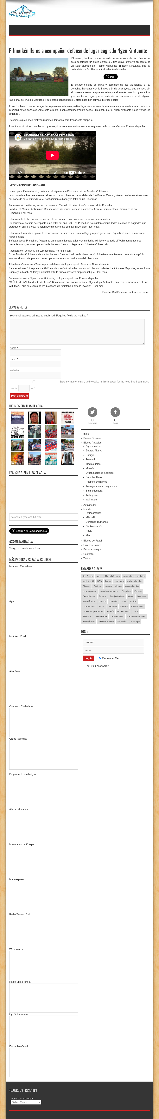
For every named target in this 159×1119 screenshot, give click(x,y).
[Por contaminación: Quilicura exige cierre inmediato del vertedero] (51, 445)
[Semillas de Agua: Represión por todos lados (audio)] (34, 418)
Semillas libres (94, 477)
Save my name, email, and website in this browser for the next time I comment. (104, 381)
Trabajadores (93, 495)
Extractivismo (89, 596)
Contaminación (94, 526)
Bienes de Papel (92, 540)
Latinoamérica (93, 512)
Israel (123, 601)
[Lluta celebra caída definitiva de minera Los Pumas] (34, 445)
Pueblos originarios (96, 481)
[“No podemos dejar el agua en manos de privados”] (51, 458)
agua (99, 576)
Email (13, 359)
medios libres (137, 606)
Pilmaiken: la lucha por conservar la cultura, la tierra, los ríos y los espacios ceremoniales (59, 219)
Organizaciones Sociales (100, 472)
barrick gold (88, 581)
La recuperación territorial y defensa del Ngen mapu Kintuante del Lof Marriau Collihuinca (58, 191)
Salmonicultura (94, 490)
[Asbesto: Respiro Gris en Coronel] (17, 431)
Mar (88, 535)
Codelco (97, 586)
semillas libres (117, 616)
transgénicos (89, 621)
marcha (124, 606)
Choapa (86, 586)
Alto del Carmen (112, 576)
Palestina (87, 616)
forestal (102, 596)
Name (13, 347)
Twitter (87, 558)
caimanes (119, 581)
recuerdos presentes (22, 1098)
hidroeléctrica (89, 601)
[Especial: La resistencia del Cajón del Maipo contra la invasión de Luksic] (67, 445)
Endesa (138, 591)
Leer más (26, 212)
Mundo (87, 509)
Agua (89, 530)
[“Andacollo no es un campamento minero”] (17, 418)
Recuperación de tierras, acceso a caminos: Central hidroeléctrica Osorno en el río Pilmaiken (61, 205)
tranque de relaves (136, 616)
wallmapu (135, 621)
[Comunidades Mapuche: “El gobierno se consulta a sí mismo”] (34, 431)
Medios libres (93, 463)
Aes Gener (88, 576)
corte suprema (89, 591)
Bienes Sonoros (92, 438)
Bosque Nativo (94, 450)
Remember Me (109, 658)
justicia (133, 601)
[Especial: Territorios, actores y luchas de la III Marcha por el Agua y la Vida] (34, 458)
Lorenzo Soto (89, 606)
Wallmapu (91, 499)
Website (14, 370)
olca (136, 611)
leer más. (92, 199)
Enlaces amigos (92, 549)
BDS (99, 581)
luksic (101, 606)
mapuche (112, 606)
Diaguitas (126, 591)
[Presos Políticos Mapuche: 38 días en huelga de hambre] (17, 458)
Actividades (90, 505)
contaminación (132, 586)
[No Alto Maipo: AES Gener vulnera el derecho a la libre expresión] (67, 418)
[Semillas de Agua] (22, 15)
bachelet (141, 576)
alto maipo (128, 576)
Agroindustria (93, 446)
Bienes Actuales (92, 442)
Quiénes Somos (92, 545)
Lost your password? (97, 665)
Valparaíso (122, 621)
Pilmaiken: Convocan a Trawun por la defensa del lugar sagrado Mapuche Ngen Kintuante (59, 264)
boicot (108, 581)
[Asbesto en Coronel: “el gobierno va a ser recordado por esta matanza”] (67, 458)
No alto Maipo (123, 611)
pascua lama (101, 616)
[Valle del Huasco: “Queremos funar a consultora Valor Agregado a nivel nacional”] (51, 431)
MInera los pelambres (93, 611)
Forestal (90, 459)
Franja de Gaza (117, 596)
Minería (90, 468)
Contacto (88, 554)
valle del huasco (106, 621)
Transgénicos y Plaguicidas (101, 486)
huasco (102, 601)
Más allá (90, 517)
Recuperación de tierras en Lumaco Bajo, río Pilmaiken (40, 250)
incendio (113, 601)
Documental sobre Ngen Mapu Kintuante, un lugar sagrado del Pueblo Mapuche (53, 278)
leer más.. (94, 226)
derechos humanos (109, 591)
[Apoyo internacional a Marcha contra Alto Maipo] (51, 418)
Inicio (86, 433)
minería (110, 611)
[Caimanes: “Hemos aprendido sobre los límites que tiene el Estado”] (17, 445)
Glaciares (141, 596)
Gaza (130, 596)
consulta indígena (113, 586)
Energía (90, 455)
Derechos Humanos (97, 521)
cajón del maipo (134, 581)
